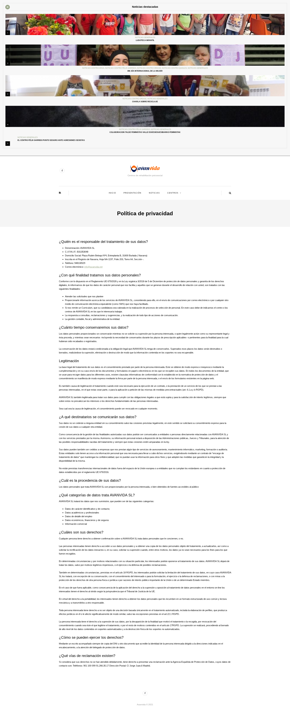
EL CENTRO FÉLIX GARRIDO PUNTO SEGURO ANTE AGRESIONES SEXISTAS (51, 140)
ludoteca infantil (145, 40)
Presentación (132, 193)
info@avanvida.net (93, 267)
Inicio (112, 193)
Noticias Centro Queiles (174, 68)
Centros (172, 193)
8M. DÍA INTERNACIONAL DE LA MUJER (145, 71)
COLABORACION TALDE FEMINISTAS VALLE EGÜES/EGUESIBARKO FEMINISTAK (145, 132)
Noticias (154, 193)
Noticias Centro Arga (93, 68)
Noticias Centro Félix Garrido (120, 68)
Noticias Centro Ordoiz (149, 68)
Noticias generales (145, 37)
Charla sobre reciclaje (145, 102)
